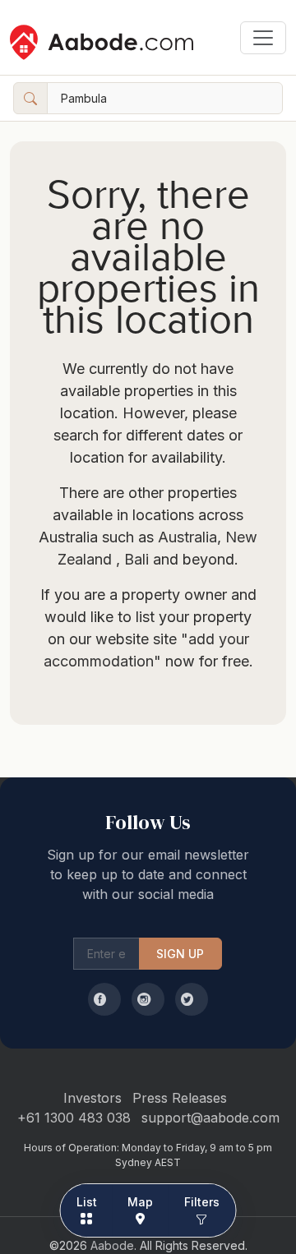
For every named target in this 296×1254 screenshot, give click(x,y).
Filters (202, 1202)
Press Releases (179, 1098)
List (87, 1202)
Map (140, 1202)
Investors (92, 1098)
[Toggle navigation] (263, 37)
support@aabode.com (210, 1117)
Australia (187, 537)
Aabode (112, 1245)
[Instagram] (148, 999)
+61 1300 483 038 (74, 1117)
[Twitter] (191, 999)
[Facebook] (104, 999)
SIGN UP (180, 954)
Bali (134, 559)
